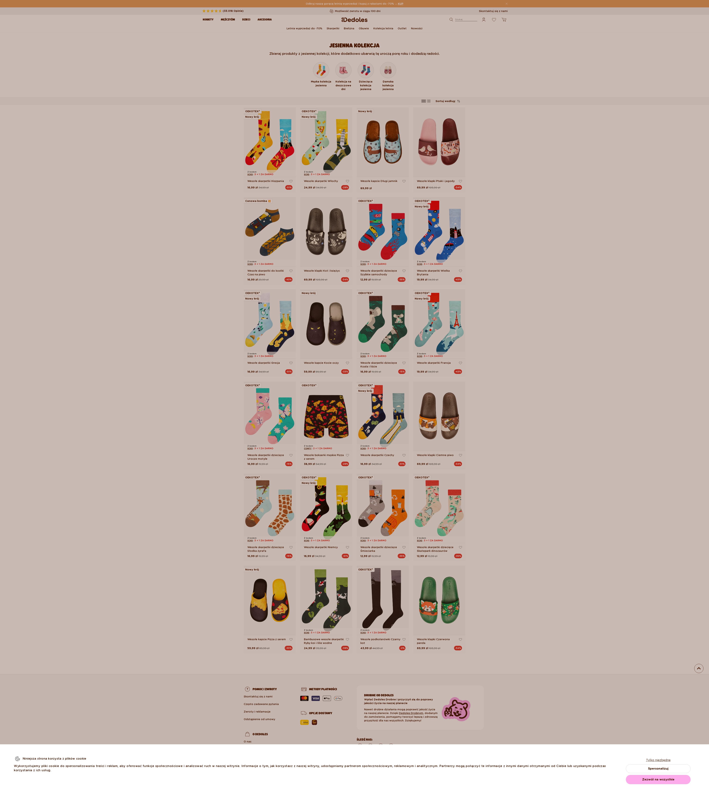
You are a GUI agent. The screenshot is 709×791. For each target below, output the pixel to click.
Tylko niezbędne (658, 760)
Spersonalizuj (658, 768)
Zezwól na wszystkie (658, 779)
